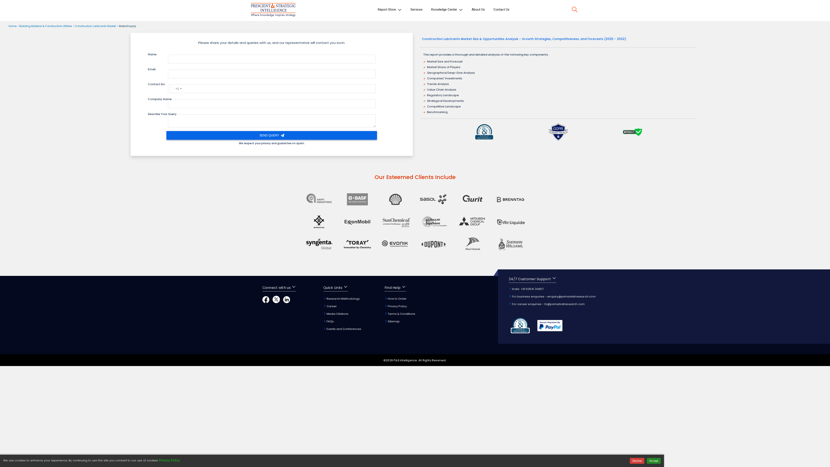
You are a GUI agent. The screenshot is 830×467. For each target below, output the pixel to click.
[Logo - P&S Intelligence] (273, 10)
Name (152, 54)
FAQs (330, 321)
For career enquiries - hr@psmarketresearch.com (548, 304)
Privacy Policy (397, 306)
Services (416, 9)
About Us (478, 9)
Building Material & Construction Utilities (46, 26)
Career (331, 306)
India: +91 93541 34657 (527, 289)
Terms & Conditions (401, 314)
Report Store (387, 9)
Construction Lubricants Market (95, 26)
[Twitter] (276, 301)
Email (152, 69)
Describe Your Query (162, 114)
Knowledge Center (444, 9)
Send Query (269, 135)
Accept (653, 460)
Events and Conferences (343, 329)
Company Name (160, 99)
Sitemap (393, 321)
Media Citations (337, 314)
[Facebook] (265, 301)
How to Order (397, 299)
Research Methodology (343, 299)
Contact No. (157, 84)
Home (12, 26)
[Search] (574, 10)
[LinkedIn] (286, 301)
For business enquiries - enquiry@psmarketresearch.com (553, 296)
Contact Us (501, 9)
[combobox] (175, 89)
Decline (637, 460)
